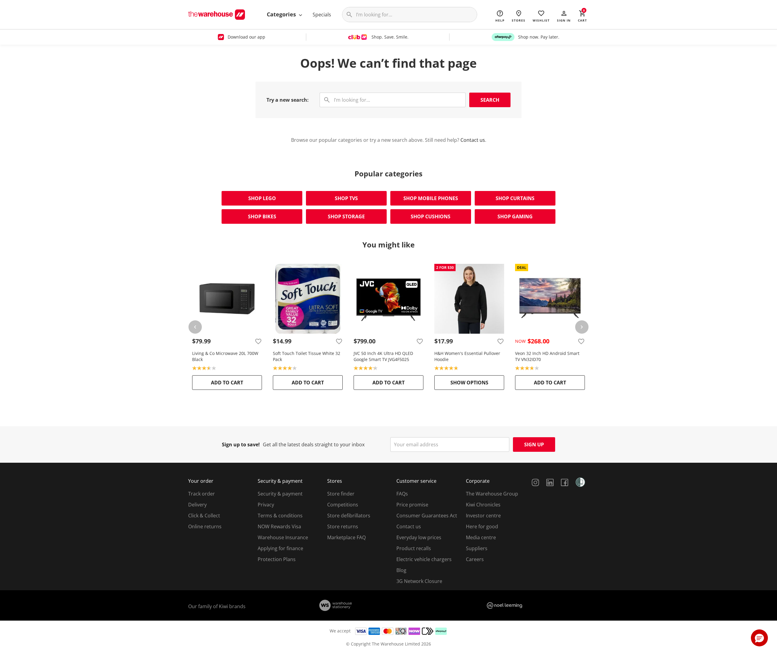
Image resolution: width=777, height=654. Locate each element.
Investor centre (483, 515)
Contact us (472, 140)
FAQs (402, 493)
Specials (322, 14)
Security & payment (280, 493)
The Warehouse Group (492, 493)
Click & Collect (204, 515)
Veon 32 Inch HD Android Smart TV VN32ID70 (547, 356)
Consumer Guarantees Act (426, 515)
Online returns (205, 526)
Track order (201, 493)
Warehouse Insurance (283, 537)
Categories (282, 14)
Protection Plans (277, 559)
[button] (564, 16)
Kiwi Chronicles (483, 504)
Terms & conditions (280, 515)
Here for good (482, 526)
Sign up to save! (241, 444)
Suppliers (476, 548)
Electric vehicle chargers (424, 559)
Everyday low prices (418, 537)
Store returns (342, 526)
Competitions (342, 504)
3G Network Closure (419, 581)
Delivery (197, 504)
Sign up (534, 444)
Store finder (341, 493)
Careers (475, 559)
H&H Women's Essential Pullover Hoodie (467, 356)
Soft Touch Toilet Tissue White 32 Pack (306, 356)
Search (489, 100)
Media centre (481, 537)
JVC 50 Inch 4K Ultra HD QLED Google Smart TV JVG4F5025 (383, 356)
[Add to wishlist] (258, 341)
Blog (401, 570)
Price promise (412, 504)
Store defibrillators (348, 515)
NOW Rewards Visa (279, 526)
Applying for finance (280, 548)
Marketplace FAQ (346, 537)
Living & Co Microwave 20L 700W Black (225, 356)
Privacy (266, 504)
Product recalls (413, 548)
